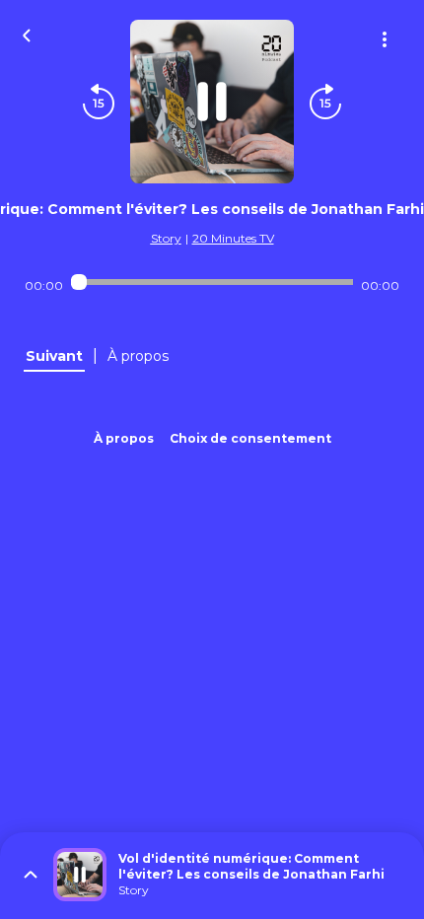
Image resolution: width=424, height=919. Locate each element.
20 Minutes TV (233, 238)
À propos (124, 438)
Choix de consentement (250, 438)
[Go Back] (26, 33)
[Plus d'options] (384, 39)
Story (166, 238)
